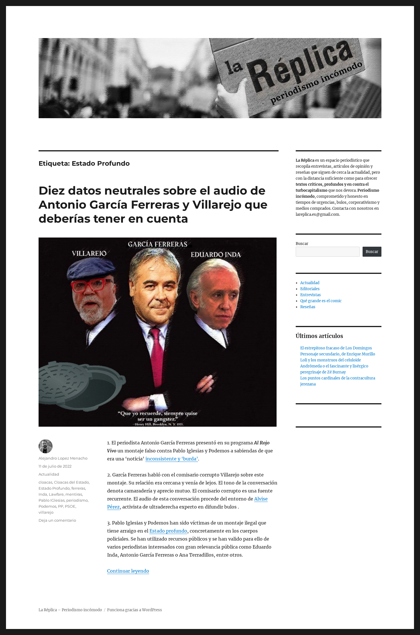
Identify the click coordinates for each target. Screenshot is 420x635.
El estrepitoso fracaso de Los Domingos (336, 348)
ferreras (78, 488)
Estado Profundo (54, 488)
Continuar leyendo (128, 571)
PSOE (70, 506)
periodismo (77, 500)
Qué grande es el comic (321, 300)
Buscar (302, 243)
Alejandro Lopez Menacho (63, 458)
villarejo (46, 512)
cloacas (45, 482)
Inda (43, 494)
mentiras (73, 494)
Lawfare (56, 494)
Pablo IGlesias (52, 500)
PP (60, 506)
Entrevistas (310, 294)
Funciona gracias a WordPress (134, 610)
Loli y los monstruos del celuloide (330, 360)
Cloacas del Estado (71, 482)
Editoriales (310, 288)
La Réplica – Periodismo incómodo (70, 610)
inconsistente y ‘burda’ (171, 459)
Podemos (47, 506)
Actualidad (49, 474)
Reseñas (307, 306)
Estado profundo (168, 531)
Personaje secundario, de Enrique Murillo (337, 354)
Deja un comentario (57, 520)
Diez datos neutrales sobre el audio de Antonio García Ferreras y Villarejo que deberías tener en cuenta (153, 204)
